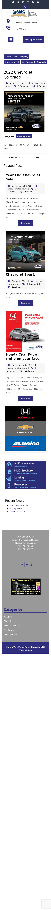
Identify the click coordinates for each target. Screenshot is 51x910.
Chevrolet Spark (20, 274)
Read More (27, 224)
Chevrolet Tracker (17, 511)
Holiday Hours (16, 508)
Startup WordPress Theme (18, 647)
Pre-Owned (9, 630)
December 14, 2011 (21, 186)
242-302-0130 (21, 29)
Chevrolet (8, 621)
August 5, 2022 (17, 83)
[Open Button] (11, 39)
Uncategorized (12, 62)
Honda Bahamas (11, 625)
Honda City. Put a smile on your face (22, 356)
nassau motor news (17, 189)
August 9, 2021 (19, 281)
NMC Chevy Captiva (19, 505)
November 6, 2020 (21, 365)
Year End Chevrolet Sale (23, 177)
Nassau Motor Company (16, 56)
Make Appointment (34, 40)
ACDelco (8, 617)
